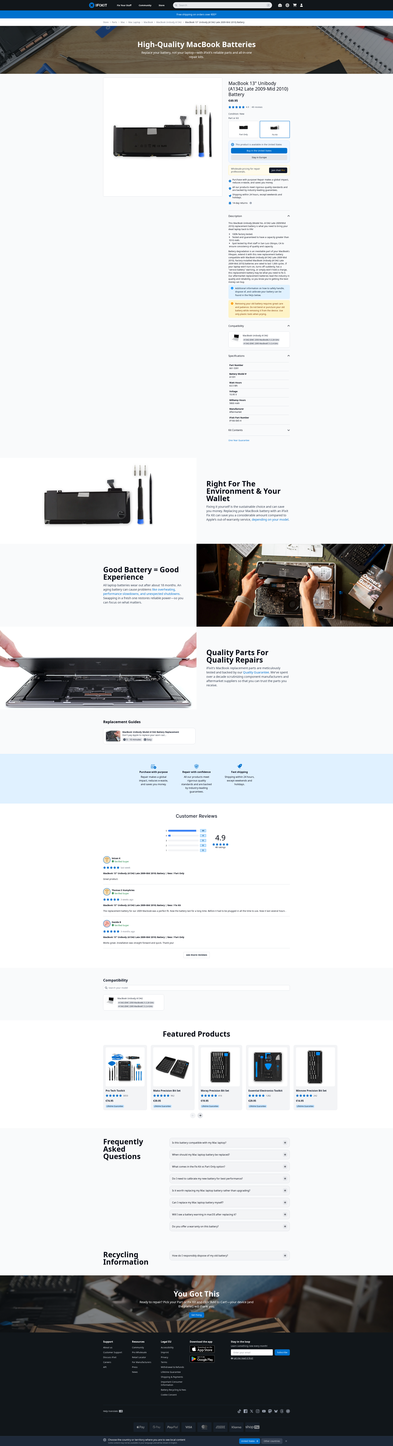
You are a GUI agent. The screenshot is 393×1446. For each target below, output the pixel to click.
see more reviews (196, 955)
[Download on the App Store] (202, 1349)
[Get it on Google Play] (202, 1359)
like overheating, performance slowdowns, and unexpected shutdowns (141, 591)
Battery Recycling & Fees (173, 1389)
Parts (114, 22)
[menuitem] (124, 5)
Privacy (164, 1357)
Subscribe (282, 1352)
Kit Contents (235, 430)
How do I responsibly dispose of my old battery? (200, 1255)
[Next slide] (200, 1115)
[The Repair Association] (288, 1411)
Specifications (236, 356)
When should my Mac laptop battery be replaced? (201, 1154)
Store (106, 22)
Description (235, 216)
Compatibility (236, 326)
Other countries (272, 1441)
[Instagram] (258, 1411)
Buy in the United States (259, 150)
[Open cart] (295, 5)
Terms (164, 1362)
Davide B (116, 922)
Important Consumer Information (172, 1383)
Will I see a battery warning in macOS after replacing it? (204, 1214)
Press (135, 1367)
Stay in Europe (259, 157)
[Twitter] (251, 1411)
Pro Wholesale (139, 1352)
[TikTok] (239, 1411)
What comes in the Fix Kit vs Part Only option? (198, 1166)
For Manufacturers (141, 1362)
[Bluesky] (276, 1411)
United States (248, 1441)
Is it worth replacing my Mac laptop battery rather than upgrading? (211, 1190)
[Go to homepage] (99, 5)
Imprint (165, 1352)
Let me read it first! (243, 1358)
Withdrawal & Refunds (172, 1367)
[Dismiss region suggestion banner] (286, 1441)
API (105, 1367)
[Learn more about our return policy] (250, 203)
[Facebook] (245, 1411)
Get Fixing (196, 1314)
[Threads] (282, 1411)
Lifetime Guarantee (171, 1372)
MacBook (148, 22)
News (135, 1372)
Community (138, 1347)
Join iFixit (278, 170)
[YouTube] (264, 1411)
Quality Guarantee (256, 672)
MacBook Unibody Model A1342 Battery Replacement (150, 732)
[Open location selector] (287, 5)
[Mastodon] (270, 1411)
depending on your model (270, 519)
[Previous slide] (193, 1115)
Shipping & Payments (172, 1376)
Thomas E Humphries (123, 890)
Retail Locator (139, 1357)
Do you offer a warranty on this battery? (195, 1226)
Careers (107, 1362)
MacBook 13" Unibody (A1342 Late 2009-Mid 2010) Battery (214, 22)
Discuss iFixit (109, 1357)
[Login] (301, 5)
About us (107, 1347)
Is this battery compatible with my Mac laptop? (199, 1142)
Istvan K (116, 858)
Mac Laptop (134, 22)
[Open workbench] (280, 5)
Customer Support (112, 1352)
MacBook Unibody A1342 (169, 22)
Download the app (201, 1341)
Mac (123, 22)
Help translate (110, 1411)
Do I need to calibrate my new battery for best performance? (207, 1178)
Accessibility (167, 1347)
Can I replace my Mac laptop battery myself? (197, 1202)
